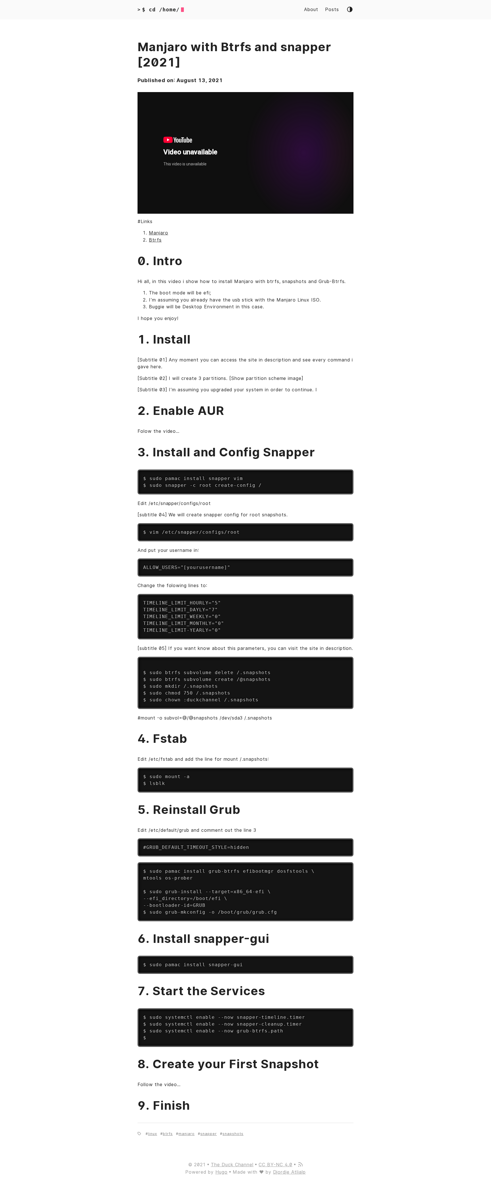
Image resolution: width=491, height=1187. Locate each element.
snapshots (233, 1134)
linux (152, 1134)
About (311, 9)
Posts (332, 9)
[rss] (300, 1165)
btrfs (168, 1134)
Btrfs (155, 240)
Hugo (221, 1172)
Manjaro (158, 233)
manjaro (186, 1134)
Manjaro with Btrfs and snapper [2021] (234, 55)
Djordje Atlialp (289, 1172)
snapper (208, 1134)
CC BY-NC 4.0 (275, 1164)
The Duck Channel (232, 1164)
